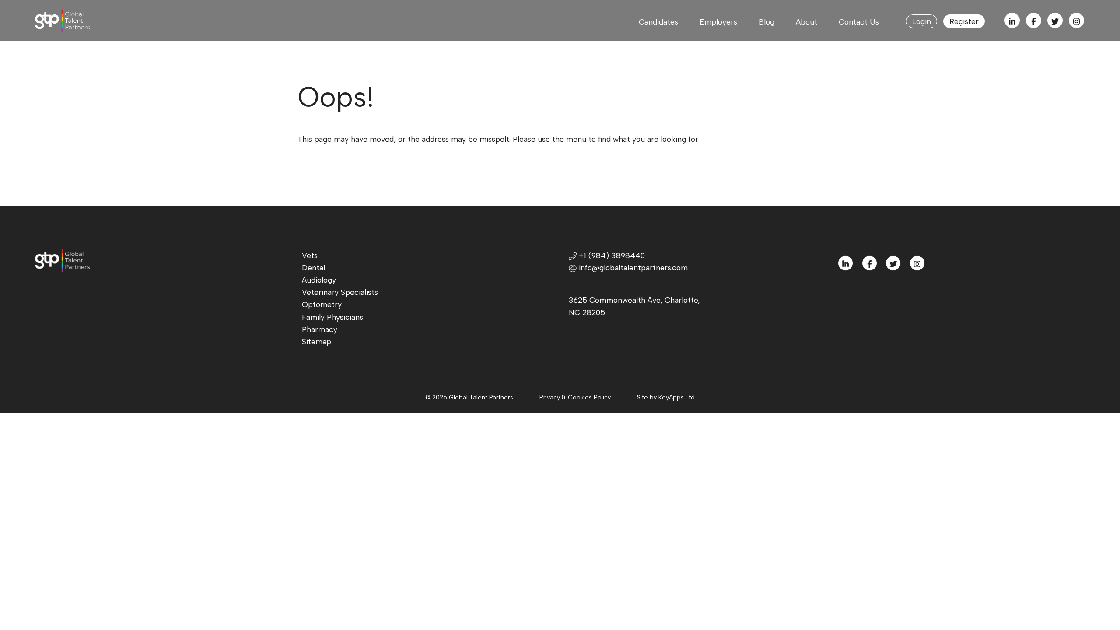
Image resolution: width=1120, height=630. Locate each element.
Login (921, 21)
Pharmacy (319, 329)
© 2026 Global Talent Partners (469, 397)
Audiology (319, 279)
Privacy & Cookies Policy (575, 397)
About (806, 21)
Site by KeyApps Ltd (666, 397)
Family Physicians (332, 317)
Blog (766, 21)
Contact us (859, 21)
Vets (310, 255)
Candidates (658, 21)
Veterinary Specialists (340, 292)
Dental (313, 267)
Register (964, 21)
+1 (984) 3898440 (611, 255)
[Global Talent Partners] (87, 21)
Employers (718, 21)
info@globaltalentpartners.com (633, 267)
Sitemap (316, 341)
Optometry (322, 304)
